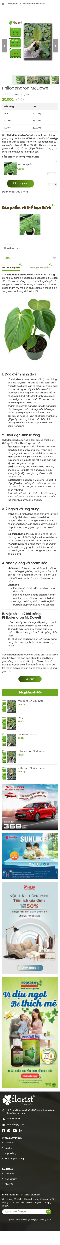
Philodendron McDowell (30, 701)
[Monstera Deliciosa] (9, 739)
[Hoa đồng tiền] (30, 224)
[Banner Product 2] (30, 855)
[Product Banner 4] (30, 1032)
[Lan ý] (9, 723)
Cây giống (21, 192)
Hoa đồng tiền (24, 165)
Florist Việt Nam (44, 1219)
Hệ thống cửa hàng (14, 1159)
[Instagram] (8, 1130)
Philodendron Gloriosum (30, 751)
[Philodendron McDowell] (30, 40)
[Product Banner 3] (30, 927)
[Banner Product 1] (30, 807)
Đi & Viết (9, 1184)
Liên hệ (8, 1148)
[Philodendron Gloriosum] (9, 756)
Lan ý (20, 718)
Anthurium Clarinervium (30, 768)
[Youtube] (15, 1130)
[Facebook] (3, 1130)
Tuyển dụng (10, 1153)
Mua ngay (30, 679)
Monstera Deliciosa (28, 734)
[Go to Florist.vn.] (3, 4)
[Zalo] (20, 1130)
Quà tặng (9, 1174)
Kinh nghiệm (11, 1179)
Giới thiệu (9, 1143)
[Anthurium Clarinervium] (9, 773)
